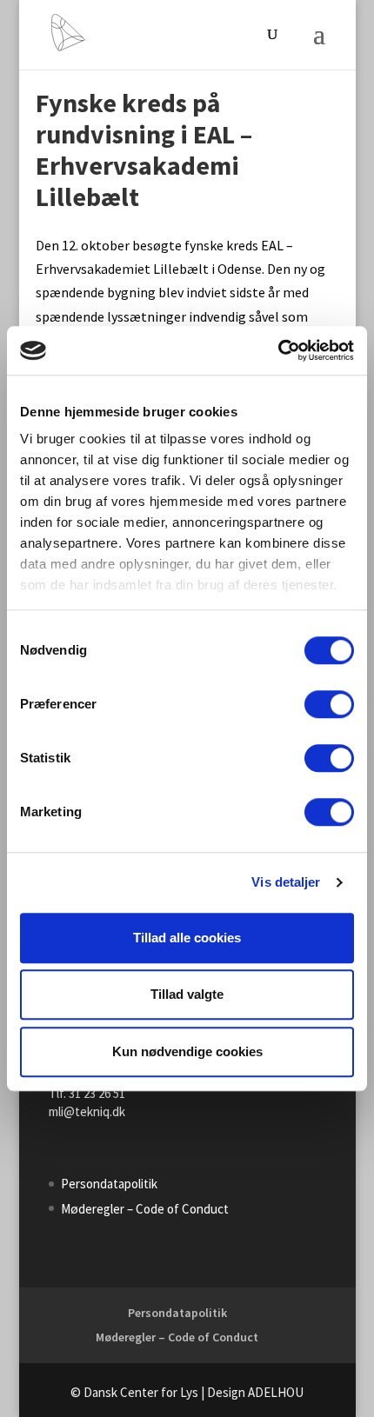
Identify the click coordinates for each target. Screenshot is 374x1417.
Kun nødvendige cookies (187, 1051)
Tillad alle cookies (187, 937)
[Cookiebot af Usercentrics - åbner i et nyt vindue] (278, 350)
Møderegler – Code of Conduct (145, 1209)
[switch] (329, 704)
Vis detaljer (285, 882)
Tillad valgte (187, 994)
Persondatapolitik (109, 1183)
